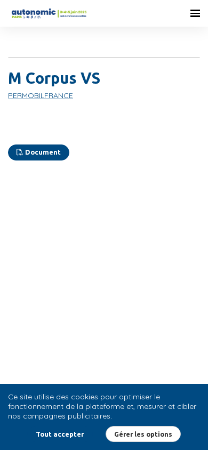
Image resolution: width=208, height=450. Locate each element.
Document (42, 152)
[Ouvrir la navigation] (195, 13)
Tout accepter (60, 434)
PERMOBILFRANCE (40, 95)
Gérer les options (143, 434)
